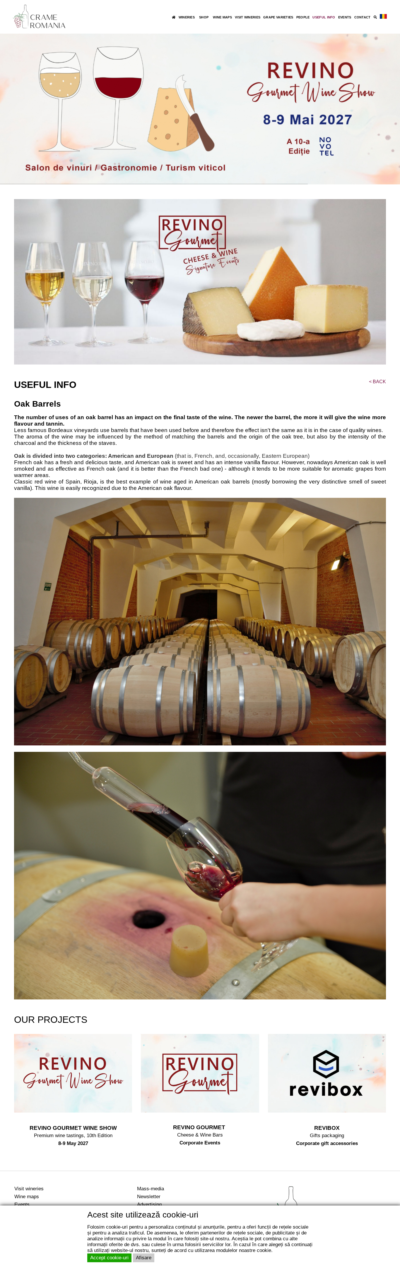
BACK (377, 381)
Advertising (149, 1204)
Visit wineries (29, 1188)
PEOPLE (303, 17)
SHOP (203, 17)
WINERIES (187, 17)
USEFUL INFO (323, 17)
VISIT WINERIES (247, 17)
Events (22, 1204)
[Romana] (383, 16)
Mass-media (150, 1188)
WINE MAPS (222, 17)
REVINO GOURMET (200, 1127)
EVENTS (344, 17)
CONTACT (362, 17)
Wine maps (26, 1196)
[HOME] (173, 17)
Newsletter (148, 1196)
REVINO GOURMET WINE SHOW (73, 1128)
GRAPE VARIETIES (278, 17)
